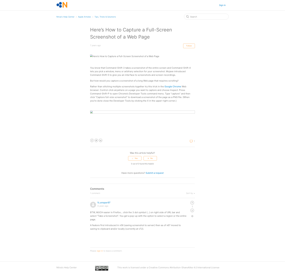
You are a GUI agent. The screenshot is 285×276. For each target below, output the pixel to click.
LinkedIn (100, 140)
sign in (100, 251)
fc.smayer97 (104, 202)
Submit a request (155, 172)
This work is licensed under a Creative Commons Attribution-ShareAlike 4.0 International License (168, 267)
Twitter (96, 140)
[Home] (61, 6)
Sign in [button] (222, 5)
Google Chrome (172, 86)
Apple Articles (84, 17)
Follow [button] (189, 46)
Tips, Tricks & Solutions (105, 17)
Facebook (92, 140)
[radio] (134, 158)
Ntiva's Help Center (65, 17)
